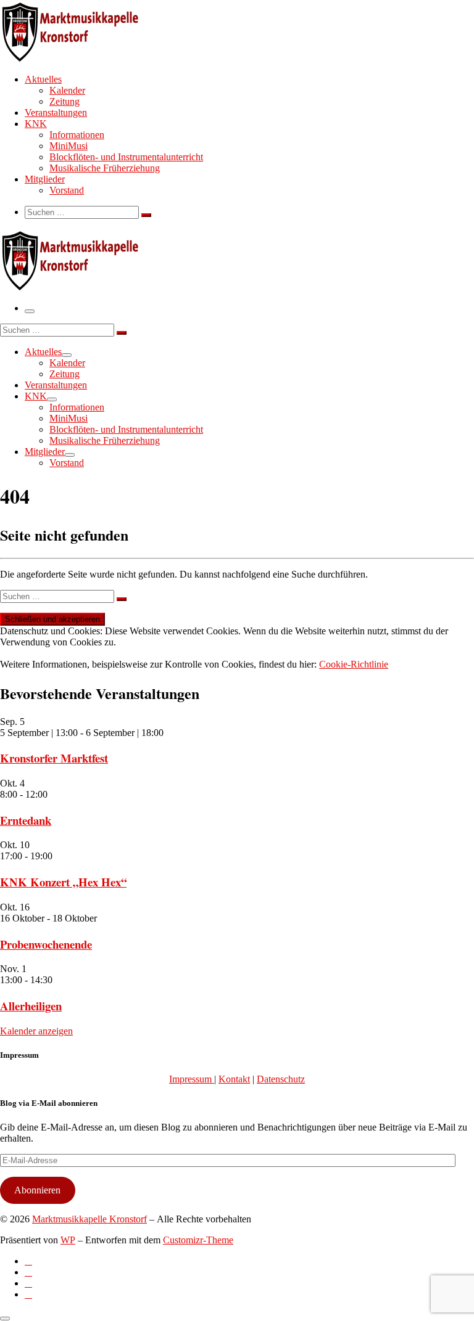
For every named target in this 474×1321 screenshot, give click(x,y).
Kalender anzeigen (36, 1031)
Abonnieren (37, 1190)
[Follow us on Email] (28, 1294)
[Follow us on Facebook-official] (28, 1272)
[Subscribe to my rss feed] (28, 1261)
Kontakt (234, 1079)
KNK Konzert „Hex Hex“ (63, 881)
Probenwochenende (46, 944)
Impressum (191, 1079)
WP (67, 1240)
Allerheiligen (31, 1005)
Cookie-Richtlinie (353, 664)
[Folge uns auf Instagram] (28, 1283)
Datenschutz (281, 1079)
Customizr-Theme (198, 1240)
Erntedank (25, 820)
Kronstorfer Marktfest (54, 758)
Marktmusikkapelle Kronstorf (89, 1219)
